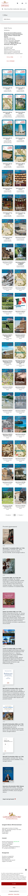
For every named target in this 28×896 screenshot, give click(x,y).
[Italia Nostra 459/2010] (7, 377)
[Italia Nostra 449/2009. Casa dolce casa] (7, 495)
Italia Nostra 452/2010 (20, 458)
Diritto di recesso (6, 858)
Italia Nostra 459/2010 (7, 387)
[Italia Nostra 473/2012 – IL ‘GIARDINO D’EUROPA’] (20, 252)
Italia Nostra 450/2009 (20, 482)
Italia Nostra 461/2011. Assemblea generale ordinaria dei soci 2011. (20, 362)
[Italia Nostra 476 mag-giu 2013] (20, 203)
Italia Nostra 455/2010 (20, 434)
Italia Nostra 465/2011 (20, 410)
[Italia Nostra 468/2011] (20, 301)
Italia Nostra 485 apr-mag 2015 (7, 113)
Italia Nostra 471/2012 (7, 287)
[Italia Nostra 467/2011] (20, 377)
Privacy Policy (16, 894)
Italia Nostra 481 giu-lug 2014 (7, 164)
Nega (14, 887)
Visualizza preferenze (14, 891)
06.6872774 (10, 842)
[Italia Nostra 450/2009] (20, 472)
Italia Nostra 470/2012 (20, 288)
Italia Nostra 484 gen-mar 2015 (20, 113)
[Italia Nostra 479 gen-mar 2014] (7, 178)
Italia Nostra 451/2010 (7, 482)
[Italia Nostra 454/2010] (7, 448)
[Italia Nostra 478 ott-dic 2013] (20, 178)
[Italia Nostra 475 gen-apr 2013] (7, 227)
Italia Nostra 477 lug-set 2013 (7, 213)
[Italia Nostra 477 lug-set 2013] (7, 203)
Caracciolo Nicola (9, 264)
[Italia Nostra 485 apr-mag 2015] (7, 102)
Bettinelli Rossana (8, 117)
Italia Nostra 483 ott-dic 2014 (7, 138)
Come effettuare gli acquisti (8, 860)
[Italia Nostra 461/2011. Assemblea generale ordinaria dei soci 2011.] (20, 350)
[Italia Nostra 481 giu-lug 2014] (7, 153)
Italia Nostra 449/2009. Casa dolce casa (8, 506)
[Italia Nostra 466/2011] (7, 400)
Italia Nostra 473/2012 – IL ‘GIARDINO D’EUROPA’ (20, 263)
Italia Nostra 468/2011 (20, 311)
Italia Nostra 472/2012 (7, 262)
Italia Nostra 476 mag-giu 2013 (20, 213)
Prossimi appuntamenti (10, 527)
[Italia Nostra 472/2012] (7, 252)
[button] (26, 869)
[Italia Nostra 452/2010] (20, 448)
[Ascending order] (21, 57)
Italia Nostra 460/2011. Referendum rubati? (8, 435)
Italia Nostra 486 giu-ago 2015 (20, 88)
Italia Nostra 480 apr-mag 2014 (20, 164)
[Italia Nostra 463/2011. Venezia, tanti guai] (20, 325)
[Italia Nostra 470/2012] (20, 277)
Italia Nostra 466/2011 (7, 410)
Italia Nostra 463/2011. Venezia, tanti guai (20, 335)
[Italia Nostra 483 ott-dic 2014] (7, 128)
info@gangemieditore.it (14, 846)
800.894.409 (16, 841)
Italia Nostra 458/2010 (20, 505)
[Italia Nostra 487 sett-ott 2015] (7, 77)
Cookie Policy (10, 894)
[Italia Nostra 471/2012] (7, 277)
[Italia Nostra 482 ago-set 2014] (20, 128)
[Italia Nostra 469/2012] (7, 301)
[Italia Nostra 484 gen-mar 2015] (20, 102)
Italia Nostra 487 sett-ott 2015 (7, 88)
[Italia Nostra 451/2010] (7, 472)
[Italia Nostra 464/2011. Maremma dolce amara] (7, 325)
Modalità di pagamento (7, 857)
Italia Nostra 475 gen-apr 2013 (7, 238)
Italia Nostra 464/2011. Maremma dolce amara (8, 336)
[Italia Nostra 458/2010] (20, 495)
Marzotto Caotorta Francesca (7, 91)
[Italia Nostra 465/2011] (20, 400)
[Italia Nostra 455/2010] (20, 424)
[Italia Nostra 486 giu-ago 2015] (20, 77)
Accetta (14, 883)
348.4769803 (10, 844)
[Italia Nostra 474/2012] (20, 227)
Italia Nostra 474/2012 (20, 237)
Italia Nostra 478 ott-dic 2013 (20, 189)
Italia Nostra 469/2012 (7, 311)
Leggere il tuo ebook (7, 861)
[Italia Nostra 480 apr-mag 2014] (20, 153)
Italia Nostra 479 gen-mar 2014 (7, 189)
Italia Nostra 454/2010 (7, 458)
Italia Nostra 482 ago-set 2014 (20, 138)
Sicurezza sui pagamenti (8, 856)
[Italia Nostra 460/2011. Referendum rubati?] (7, 424)
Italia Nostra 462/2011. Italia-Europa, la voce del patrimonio (8, 362)
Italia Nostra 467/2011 (20, 387)
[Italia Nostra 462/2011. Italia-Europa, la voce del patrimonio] (7, 350)
